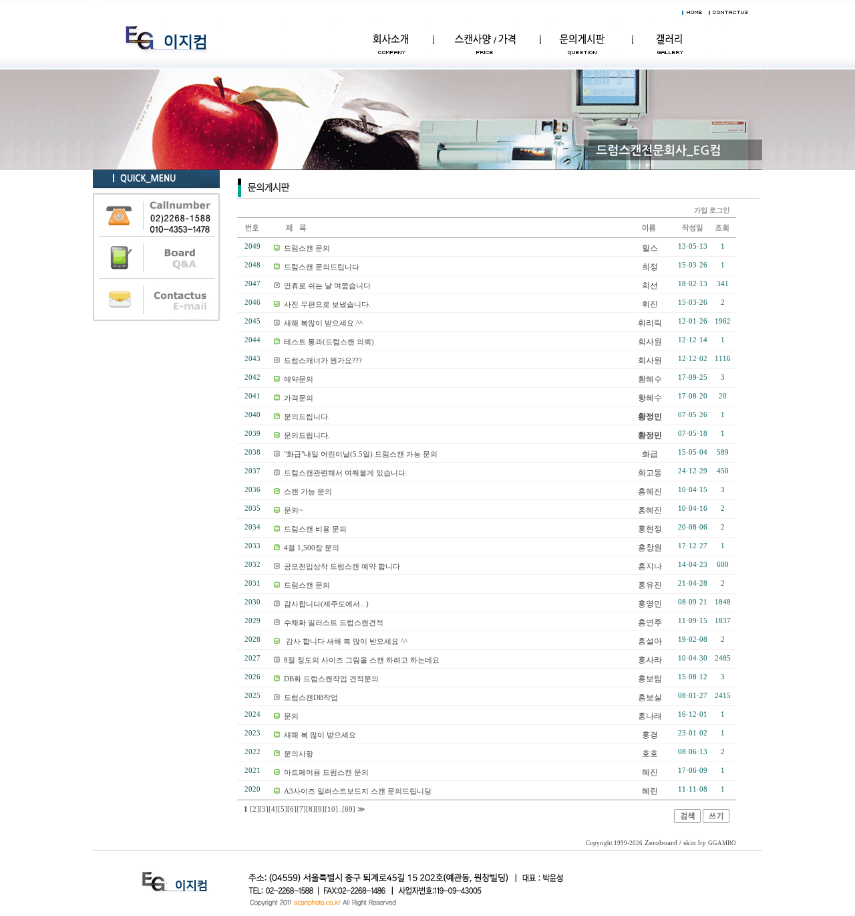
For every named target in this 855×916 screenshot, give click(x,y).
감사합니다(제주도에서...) (326, 604)
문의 (291, 716)
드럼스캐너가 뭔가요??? (323, 360)
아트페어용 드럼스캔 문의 (326, 772)
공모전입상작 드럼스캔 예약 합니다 (342, 566)
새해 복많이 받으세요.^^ (323, 323)
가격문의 (298, 398)
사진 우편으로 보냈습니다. (327, 304)
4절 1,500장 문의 (311, 548)
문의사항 (298, 754)
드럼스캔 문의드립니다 (321, 267)
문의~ (293, 510)
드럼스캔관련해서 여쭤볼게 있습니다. (345, 473)
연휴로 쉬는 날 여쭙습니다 (327, 285)
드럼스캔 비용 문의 (315, 529)
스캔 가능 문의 (308, 491)
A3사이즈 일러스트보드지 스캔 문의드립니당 (358, 791)
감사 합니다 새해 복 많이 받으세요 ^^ (345, 641)
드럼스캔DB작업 (311, 697)
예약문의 (298, 379)
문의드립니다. (307, 417)
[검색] (687, 820)
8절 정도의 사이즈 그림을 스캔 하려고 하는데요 (362, 660)
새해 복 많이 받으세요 (320, 735)
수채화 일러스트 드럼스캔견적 (333, 622)
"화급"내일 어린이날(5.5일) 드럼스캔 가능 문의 (361, 454)
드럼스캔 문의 (307, 248)
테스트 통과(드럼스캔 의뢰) (329, 342)
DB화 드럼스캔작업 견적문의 (331, 679)
